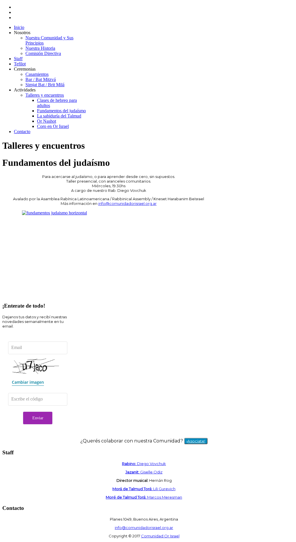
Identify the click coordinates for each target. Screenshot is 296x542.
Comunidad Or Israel (160, 536)
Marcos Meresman (144, 497)
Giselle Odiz (143, 472)
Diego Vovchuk (144, 463)
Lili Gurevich (143, 488)
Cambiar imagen (28, 382)
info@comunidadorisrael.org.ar (127, 203)
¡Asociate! (195, 441)
